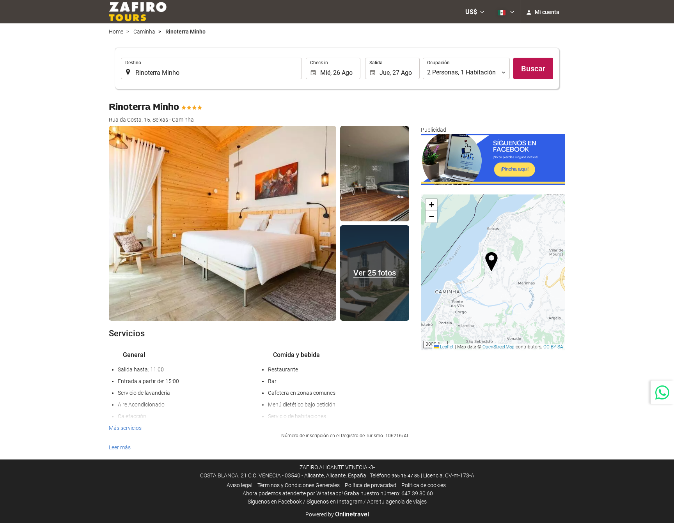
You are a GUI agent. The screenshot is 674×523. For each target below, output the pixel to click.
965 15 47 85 (406, 476)
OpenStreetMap (498, 347)
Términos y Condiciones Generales (298, 485)
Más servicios (125, 428)
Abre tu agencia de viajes (397, 501)
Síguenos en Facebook (275, 501)
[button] (474, 11)
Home (116, 31)
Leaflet (446, 347)
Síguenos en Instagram (334, 501)
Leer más (120, 447)
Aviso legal (239, 485)
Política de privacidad (370, 485)
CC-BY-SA (553, 347)
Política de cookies (423, 485)
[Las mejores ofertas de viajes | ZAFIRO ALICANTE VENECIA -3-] (138, 11)
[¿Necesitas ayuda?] (662, 392)
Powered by (337, 514)
